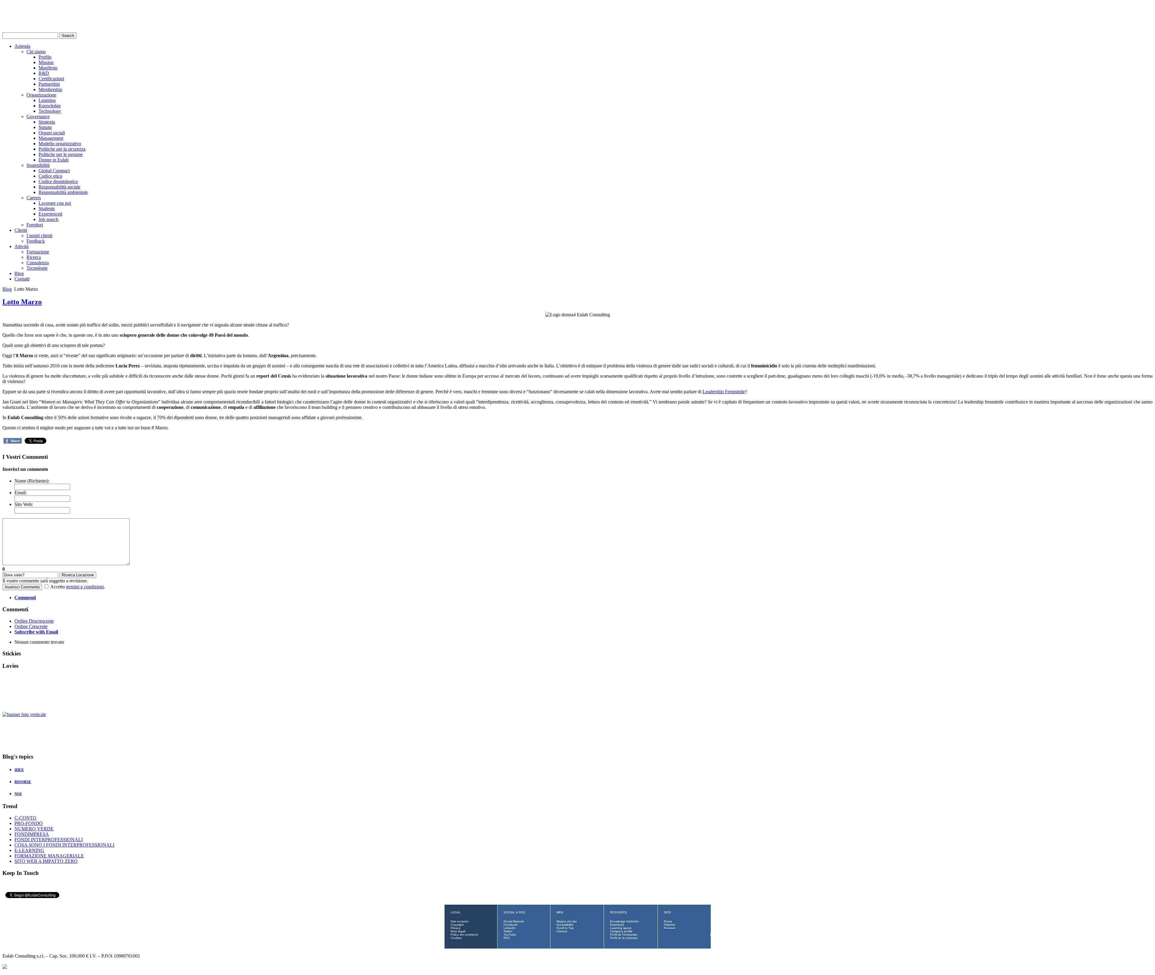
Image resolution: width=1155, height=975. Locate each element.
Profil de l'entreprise (623, 934)
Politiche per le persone (60, 154)
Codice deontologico (58, 181)
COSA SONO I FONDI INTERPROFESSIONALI (64, 845)
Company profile (621, 931)
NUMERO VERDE (34, 828)
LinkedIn (510, 928)
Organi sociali (51, 132)
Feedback (35, 241)
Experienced (50, 213)
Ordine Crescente (31, 626)
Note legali (458, 931)
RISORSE (22, 782)
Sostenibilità (38, 165)
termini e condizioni (85, 586)
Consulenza (37, 262)
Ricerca (33, 257)
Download (617, 924)
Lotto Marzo (22, 302)
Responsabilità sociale (59, 186)
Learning (47, 100)
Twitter (508, 931)
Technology (49, 111)
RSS (507, 938)
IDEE (19, 770)
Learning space (621, 928)
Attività (21, 246)
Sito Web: (23, 504)
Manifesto (47, 67)
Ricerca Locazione (78, 575)
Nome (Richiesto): (31, 480)
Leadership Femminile (724, 391)
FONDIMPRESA (31, 834)
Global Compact (54, 170)
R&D (43, 73)
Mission (46, 62)
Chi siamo (36, 51)
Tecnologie (37, 268)
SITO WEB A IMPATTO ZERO (46, 861)
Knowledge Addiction (624, 921)
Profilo (44, 57)
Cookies (456, 938)
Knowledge (49, 105)
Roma (668, 921)
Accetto (58, 586)
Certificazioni (51, 78)
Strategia (46, 121)
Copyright (457, 924)
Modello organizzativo (59, 143)
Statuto (45, 127)
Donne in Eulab (53, 159)
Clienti (20, 230)
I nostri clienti (39, 235)
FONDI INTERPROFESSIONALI (48, 839)
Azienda (22, 46)
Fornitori (34, 224)
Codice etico (50, 176)
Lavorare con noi (54, 203)
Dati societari (459, 921)
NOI (18, 794)
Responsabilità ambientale (63, 192)
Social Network (514, 921)
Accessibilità (564, 924)
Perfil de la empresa (624, 938)
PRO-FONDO (28, 823)
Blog (19, 273)
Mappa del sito (566, 921)
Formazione (37, 251)
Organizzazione (41, 94)
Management (50, 138)
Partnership (49, 84)
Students (46, 208)
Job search (48, 219)
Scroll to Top (565, 928)
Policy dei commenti (464, 934)
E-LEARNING (29, 850)
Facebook (510, 924)
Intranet (561, 931)
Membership (50, 89)
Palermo (669, 924)
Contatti (21, 278)
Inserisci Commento (22, 587)
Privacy (455, 928)
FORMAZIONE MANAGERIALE (49, 855)
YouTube (510, 934)
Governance (38, 116)
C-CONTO (25, 817)
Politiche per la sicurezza (61, 149)
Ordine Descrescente (34, 621)
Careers (33, 197)
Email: (20, 492)
